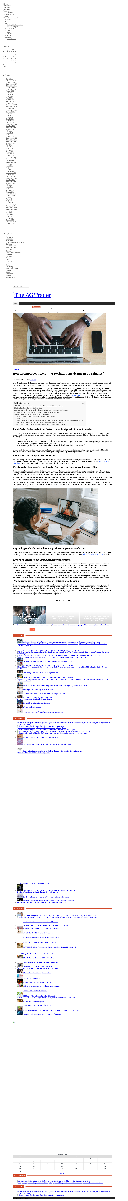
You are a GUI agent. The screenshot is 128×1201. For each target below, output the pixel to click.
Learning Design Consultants (99, 625)
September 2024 (11, 110)
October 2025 (10, 87)
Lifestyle (10, 13)
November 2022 (11, 140)
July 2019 (9, 197)
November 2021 (11, 159)
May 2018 (9, 216)
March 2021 (10, 171)
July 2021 (9, 164)
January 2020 (10, 195)
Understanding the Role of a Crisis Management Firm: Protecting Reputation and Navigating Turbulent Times (51, 420)
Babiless (33, 380)
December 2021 (11, 157)
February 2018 (11, 222)
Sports (9, 33)
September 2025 (11, 89)
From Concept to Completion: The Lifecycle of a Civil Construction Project (40, 422)
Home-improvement (10, 18)
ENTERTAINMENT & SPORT (15, 242)
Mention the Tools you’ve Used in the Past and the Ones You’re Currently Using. (41, 410)
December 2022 (11, 138)
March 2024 (10, 120)
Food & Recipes (12, 27)
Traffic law (10, 273)
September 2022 (11, 141)
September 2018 (11, 209)
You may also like (23, 418)
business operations (24, 625)
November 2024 (11, 107)
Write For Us (11, 39)
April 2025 (9, 98)
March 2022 (10, 152)
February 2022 (11, 154)
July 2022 (9, 145)
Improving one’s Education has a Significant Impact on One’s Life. (37, 412)
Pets (8, 32)
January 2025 (10, 103)
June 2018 (9, 215)
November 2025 (11, 86)
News (8, 265)
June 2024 (9, 115)
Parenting (10, 30)
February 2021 (11, 173)
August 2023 (10, 129)
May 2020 (9, 188)
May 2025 (9, 96)
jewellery (9, 256)
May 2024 (9, 117)
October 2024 (10, 108)
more (8, 263)
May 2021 (9, 168)
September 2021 (11, 162)
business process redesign (41, 625)
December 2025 (11, 84)
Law (7, 260)
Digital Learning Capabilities (78, 625)
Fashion (6, 11)
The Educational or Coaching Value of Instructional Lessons (35, 416)
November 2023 (11, 124)
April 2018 (9, 218)
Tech (5, 21)
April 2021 (9, 169)
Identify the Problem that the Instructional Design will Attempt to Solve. (39, 406)
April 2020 (10, 190)
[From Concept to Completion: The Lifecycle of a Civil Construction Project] (62, 615)
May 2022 (9, 148)
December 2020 (11, 176)
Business (6, 7)
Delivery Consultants (59, 625)
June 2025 (9, 94)
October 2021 (10, 161)
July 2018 (9, 213)
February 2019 (11, 204)
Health (5, 16)
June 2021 (9, 166)
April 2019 (9, 202)
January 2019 (10, 206)
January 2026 (10, 82)
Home (5, 4)
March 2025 (10, 100)
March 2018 (10, 220)
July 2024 (9, 114)
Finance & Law (8, 14)
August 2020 (10, 183)
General (6, 23)
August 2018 (10, 211)
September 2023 (11, 127)
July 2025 (9, 93)
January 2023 (10, 136)
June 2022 (9, 147)
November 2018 (11, 208)
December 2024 (11, 105)
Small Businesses (12, 268)
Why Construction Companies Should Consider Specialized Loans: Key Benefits (42, 424)
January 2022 (10, 155)
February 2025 (11, 101)
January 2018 (10, 223)
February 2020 (11, 194)
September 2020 (11, 181)
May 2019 (9, 201)
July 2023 (9, 131)
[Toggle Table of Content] (82, 403)
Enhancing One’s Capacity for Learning (28, 408)
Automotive (7, 6)
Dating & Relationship (15, 25)
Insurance (10, 28)
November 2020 (11, 178)
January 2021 (10, 174)
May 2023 (9, 134)
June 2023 (9, 133)
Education (7, 9)
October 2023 (10, 126)
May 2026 (9, 79)
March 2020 (10, 192)
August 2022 (10, 143)
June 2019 (9, 199)
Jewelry (8, 258)
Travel (9, 35)
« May (5, 66)
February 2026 (11, 80)
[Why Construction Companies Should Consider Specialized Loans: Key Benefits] (96, 615)
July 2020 (9, 185)
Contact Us (7, 37)
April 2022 (9, 150)
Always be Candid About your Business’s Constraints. (33, 414)
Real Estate (7, 20)
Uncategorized (11, 277)
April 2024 (9, 119)
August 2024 (10, 112)
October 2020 (10, 180)
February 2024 (11, 122)
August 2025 (10, 91)
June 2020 (9, 187)
